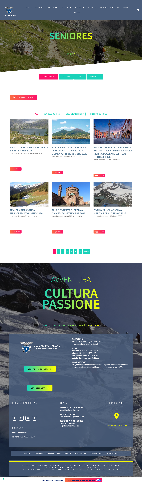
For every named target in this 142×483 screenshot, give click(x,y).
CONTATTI (79, 12)
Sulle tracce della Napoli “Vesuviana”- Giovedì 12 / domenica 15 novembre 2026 (69, 151)
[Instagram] (21, 418)
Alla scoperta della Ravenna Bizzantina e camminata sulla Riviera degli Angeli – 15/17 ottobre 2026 (113, 152)
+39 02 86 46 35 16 (27, 437)
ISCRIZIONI (52, 8)
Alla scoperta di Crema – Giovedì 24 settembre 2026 (68, 212)
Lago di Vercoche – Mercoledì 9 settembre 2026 (29, 149)
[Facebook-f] (14, 418)
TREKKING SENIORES (98, 114)
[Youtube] (27, 418)
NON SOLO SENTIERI (52, 114)
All (36, 114)
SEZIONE (39, 8)
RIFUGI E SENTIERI (109, 8)
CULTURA (79, 8)
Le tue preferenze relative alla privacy (81, 480)
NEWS (126, 8)
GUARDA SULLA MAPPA (116, 426)
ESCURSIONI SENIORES (75, 114)
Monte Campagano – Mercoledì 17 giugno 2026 (26, 212)
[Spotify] (34, 418)
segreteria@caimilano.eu (69, 426)
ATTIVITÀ (66, 8)
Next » (86, 252)
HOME (29, 8)
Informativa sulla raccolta (52, 480)
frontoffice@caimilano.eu (69, 410)
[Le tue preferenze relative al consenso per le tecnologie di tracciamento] (4, 479)
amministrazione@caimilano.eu (72, 417)
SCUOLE (92, 8)
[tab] (48, 77)
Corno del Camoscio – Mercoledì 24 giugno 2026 (110, 212)
